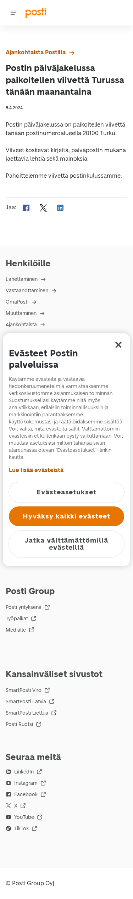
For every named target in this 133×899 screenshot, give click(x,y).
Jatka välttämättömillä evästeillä (66, 543)
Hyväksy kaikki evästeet (66, 516)
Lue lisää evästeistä (36, 470)
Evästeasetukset (66, 492)
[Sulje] (118, 345)
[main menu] (13, 13)
